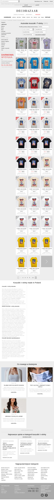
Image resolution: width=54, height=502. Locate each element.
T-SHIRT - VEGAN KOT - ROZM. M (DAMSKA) (39, 50)
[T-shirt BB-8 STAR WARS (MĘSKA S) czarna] (46, 142)
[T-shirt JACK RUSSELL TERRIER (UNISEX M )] (46, 221)
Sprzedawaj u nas (38, 1)
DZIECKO (35, 17)
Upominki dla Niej (44, 475)
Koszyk (51, 1)
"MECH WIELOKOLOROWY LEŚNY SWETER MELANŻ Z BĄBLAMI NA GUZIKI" (9, 446)
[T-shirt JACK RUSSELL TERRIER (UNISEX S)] (46, 182)
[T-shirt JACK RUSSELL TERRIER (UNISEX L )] (46, 202)
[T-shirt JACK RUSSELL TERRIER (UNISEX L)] (21, 182)
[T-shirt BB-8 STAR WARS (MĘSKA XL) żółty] (46, 241)
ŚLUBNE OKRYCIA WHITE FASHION (14, 385)
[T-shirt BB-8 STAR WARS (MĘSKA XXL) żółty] (34, 241)
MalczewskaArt (21, 51)
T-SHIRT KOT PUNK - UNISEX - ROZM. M (25, 89)
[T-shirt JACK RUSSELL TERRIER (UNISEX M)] (46, 162)
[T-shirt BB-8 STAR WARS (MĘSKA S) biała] (34, 122)
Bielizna (3, 26)
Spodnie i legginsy (5, 41)
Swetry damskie (31, 478)
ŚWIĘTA (42, 17)
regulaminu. (43, 489)
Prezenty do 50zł (31, 470)
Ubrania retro (43, 474)
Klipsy (2, 478)
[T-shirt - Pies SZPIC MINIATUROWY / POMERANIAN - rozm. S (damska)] (21, 63)
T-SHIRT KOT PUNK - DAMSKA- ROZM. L (38, 89)
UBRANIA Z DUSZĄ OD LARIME (14, 416)
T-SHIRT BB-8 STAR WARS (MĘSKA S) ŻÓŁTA (26, 268)
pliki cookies (43, 492)
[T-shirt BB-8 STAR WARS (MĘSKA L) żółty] (21, 241)
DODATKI (28, 17)
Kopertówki (3, 480)
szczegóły (26, 4)
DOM (39, 17)
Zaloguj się (46, 1)
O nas (2, 487)
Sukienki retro (30, 477)
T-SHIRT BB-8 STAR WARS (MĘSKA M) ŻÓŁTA (39, 268)
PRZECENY (37, 14)
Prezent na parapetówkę (32, 469)
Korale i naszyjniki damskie (19, 467)
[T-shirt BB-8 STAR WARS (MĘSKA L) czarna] (21, 162)
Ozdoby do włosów (18, 477)
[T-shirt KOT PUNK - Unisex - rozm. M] (21, 83)
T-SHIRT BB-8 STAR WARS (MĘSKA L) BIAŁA (38, 109)
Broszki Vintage (4, 472)
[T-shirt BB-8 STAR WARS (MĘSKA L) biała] (34, 102)
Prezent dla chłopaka (32, 467)
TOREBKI (23, 17)
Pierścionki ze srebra (18, 478)
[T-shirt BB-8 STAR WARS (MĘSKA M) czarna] (34, 162)
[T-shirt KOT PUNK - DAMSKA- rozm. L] (34, 83)
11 (33, 277)
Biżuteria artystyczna (5, 467)
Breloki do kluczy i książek (6, 470)
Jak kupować (16, 487)
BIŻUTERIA (19, 17)
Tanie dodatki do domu (45, 467)
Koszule (3, 36)
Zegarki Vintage (44, 478)
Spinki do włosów (31, 474)
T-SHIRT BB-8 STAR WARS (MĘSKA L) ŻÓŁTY (26, 248)
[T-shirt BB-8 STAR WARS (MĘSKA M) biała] (46, 122)
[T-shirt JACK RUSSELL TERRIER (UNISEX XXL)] (34, 182)
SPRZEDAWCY (29, 14)
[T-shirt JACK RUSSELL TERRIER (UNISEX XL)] (21, 202)
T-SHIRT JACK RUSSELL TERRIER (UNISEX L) (26, 189)
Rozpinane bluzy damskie (32, 472)
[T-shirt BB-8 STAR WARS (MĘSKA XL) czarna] (34, 142)
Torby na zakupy (44, 470)
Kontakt (15, 491)
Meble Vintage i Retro (18, 470)
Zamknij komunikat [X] (27, 6)
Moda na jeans (17, 472)
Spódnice (3, 43)
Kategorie (3, 22)
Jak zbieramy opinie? (27, 436)
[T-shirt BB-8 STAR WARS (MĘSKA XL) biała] (46, 102)
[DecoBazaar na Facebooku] (46, 495)
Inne (2, 49)
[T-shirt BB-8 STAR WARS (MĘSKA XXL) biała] (21, 122)
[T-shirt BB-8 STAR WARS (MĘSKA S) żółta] (21, 261)
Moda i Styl (14, 383)
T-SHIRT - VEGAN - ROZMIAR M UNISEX (25, 50)
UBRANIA (14, 17)
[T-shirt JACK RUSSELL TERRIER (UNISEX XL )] (34, 221)
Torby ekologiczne (44, 469)
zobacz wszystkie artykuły (27, 430)
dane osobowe (48, 490)
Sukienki (3, 44)
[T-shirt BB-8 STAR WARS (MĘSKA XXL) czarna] (21, 142)
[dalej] (46, 261)
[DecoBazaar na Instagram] (42, 495)
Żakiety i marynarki (5, 48)
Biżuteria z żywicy (4, 469)
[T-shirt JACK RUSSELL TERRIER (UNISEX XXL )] (21, 221)
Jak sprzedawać (17, 489)
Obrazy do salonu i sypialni (19, 475)
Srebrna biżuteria (31, 475)
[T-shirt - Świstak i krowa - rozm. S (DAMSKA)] (46, 83)
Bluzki (2, 28)
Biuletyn (2, 489)
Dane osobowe (4, 491)
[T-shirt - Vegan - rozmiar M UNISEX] (21, 43)
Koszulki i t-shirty (4, 37)
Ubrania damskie (44, 472)
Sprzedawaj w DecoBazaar (19, 492)
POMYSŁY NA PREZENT (19, 14)
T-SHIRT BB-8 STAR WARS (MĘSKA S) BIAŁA (38, 129)
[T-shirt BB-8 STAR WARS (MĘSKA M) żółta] (34, 261)
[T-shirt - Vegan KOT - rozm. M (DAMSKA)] (34, 43)
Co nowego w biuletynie (27, 364)
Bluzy (2, 29)
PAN (32, 17)
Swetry (2, 46)
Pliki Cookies (3, 492)
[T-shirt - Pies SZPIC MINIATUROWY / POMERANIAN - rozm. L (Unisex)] (34, 63)
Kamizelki (3, 31)
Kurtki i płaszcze (4, 39)
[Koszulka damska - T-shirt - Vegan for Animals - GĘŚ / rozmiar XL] (46, 43)
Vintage (42, 477)
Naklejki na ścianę (17, 474)
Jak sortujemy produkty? (40, 34)
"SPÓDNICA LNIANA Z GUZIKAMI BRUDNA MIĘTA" (26, 445)
